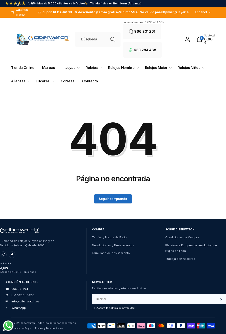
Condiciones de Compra (182, 237)
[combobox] (98, 39)
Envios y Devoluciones (49, 328)
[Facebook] (12, 254)
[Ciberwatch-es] (19, 230)
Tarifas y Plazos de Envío (109, 237)
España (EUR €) (173, 12)
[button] (206, 39)
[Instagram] (3, 254)
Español (201, 12)
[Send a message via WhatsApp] (8, 326)
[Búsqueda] (112, 39)
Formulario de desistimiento (111, 253)
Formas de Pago (21, 328)
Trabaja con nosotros (180, 258)
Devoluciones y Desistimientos (113, 245)
